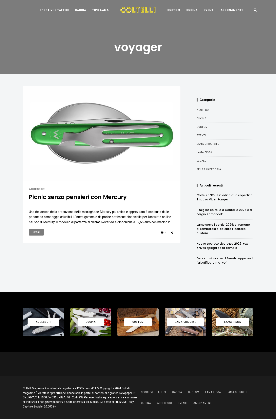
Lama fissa (204, 152)
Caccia (80, 10)
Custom (173, 10)
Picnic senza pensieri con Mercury (78, 197)
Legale (201, 161)
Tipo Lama (100, 10)
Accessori (37, 189)
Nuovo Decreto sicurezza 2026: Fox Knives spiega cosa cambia (222, 246)
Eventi (209, 10)
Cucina (192, 10)
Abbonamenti (232, 10)
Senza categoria (209, 169)
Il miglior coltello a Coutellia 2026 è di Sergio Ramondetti (224, 212)
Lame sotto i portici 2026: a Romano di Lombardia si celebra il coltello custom (223, 229)
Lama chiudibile (208, 144)
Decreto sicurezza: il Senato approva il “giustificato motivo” (225, 260)
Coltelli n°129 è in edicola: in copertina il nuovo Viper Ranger (225, 197)
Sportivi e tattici (54, 10)
